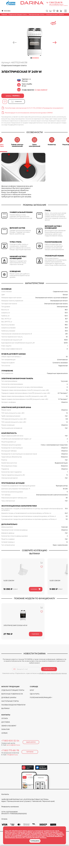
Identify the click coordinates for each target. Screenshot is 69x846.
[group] (35, 89)
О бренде (34, 686)
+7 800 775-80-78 (55, 2)
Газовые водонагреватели (13, 705)
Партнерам (29, 752)
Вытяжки (5, 708)
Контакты (5, 715)
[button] (31, 57)
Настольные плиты (10, 701)
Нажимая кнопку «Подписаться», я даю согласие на (34, 673)
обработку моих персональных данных (53, 673)
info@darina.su (12, 755)
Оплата (4, 718)
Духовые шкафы (8, 697)
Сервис (4, 733)
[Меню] (65, 11)
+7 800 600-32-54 (10, 740)
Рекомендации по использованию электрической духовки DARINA (28, 113)
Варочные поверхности (12, 694)
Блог (32, 690)
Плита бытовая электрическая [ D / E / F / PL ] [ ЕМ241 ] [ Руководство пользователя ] (34, 108)
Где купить (34, 694)
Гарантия (5, 729)
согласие (18, 835)
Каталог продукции (10, 686)
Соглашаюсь (34, 841)
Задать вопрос (31, 742)
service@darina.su (56, 4)
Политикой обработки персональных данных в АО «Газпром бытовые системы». (33, 836)
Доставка (5, 722)
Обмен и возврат (8, 726)
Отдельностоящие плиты (12, 690)
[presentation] (14, 42)
